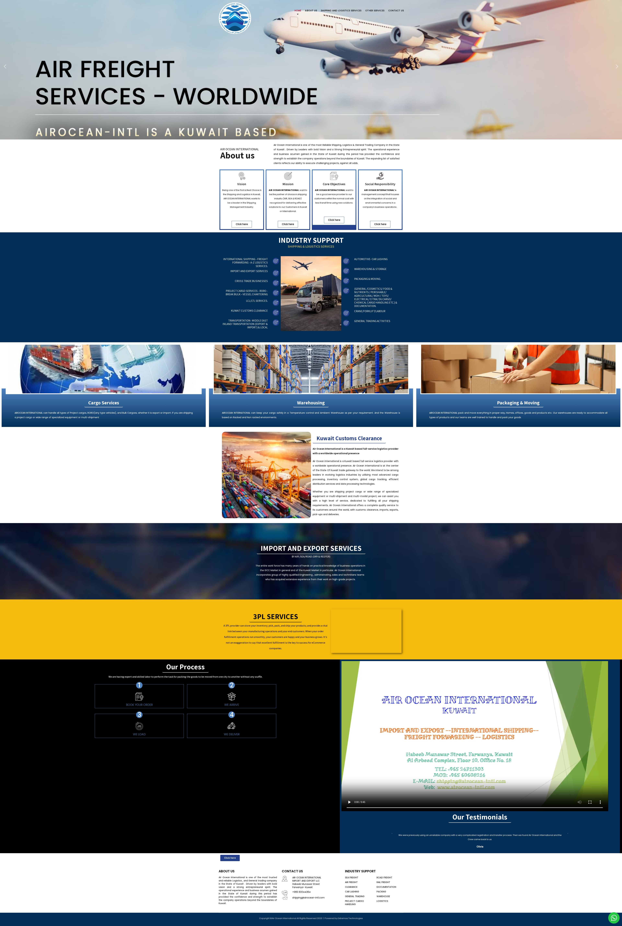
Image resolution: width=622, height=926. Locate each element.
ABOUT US (311, 10)
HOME (297, 10)
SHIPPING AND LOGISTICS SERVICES (341, 10)
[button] (5, 66)
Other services (374, 10)
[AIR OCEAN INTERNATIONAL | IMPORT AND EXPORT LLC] (235, 17)
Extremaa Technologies (350, 918)
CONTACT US (396, 10)
